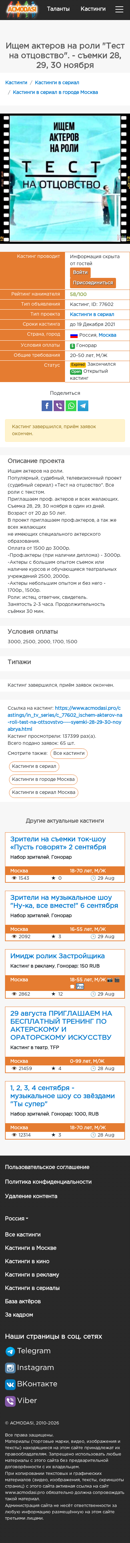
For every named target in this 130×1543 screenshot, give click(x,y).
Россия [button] (14, 1218)
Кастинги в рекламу (32, 1274)
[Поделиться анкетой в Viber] (59, 405)
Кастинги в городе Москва (43, 780)
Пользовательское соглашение (47, 1167)
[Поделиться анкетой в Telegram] (83, 405)
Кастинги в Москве (30, 1248)
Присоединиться (93, 283)
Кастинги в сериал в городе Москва (55, 93)
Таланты (58, 9)
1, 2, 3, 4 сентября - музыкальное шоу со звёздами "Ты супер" (62, 1096)
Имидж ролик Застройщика (57, 956)
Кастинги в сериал (57, 83)
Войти (80, 273)
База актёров (23, 1301)
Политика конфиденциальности (48, 1182)
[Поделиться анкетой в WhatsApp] (71, 405)
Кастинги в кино (27, 1261)
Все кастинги (69, 753)
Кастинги (93, 9)
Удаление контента (31, 1196)
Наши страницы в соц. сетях (53, 1337)
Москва (107, 335)
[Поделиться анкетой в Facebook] (47, 405)
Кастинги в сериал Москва (43, 793)
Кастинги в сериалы (32, 1288)
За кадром (19, 1315)
